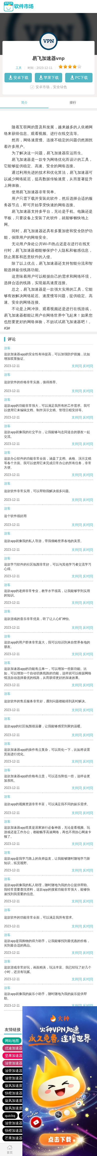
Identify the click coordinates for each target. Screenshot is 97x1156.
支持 (75, 366)
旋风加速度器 (15, 1086)
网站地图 (12, 1041)
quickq (10, 1116)
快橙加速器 (13, 1093)
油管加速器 (13, 1063)
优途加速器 (13, 1048)
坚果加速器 (13, 1056)
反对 (86, 366)
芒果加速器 (13, 1138)
